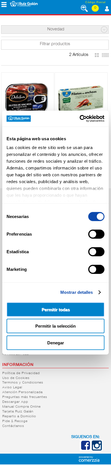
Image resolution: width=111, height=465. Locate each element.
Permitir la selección (55, 326)
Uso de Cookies (16, 378)
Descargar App (15, 402)
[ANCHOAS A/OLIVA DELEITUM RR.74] (27, 98)
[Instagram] (96, 449)
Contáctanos (13, 426)
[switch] (96, 233)
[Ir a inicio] (24, 3)
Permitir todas (56, 309)
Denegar (55, 342)
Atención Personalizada (22, 392)
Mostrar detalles (76, 292)
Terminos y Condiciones (22, 382)
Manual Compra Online (21, 407)
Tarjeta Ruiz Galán (17, 411)
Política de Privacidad (21, 373)
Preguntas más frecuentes (24, 397)
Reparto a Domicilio (19, 416)
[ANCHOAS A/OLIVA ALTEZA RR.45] (81, 98)
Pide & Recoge (15, 421)
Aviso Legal (12, 387)
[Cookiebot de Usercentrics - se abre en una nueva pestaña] (79, 118)
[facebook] (85, 449)
